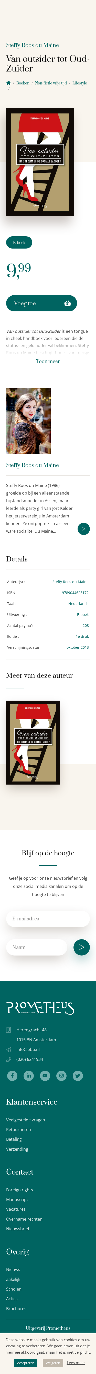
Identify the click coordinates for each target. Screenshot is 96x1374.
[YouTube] (45, 1076)
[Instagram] (61, 1076)
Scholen (14, 1289)
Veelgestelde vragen (25, 1120)
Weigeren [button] (53, 1363)
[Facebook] (12, 1076)
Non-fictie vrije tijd (51, 83)
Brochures (16, 1308)
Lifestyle (79, 83)
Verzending (17, 1149)
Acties (12, 1298)
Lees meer (76, 1362)
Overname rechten (24, 1219)
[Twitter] (78, 1076)
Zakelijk (13, 1279)
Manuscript (17, 1199)
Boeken (22, 83)
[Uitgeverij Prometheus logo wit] (40, 1008)
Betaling (14, 1139)
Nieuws (13, 1269)
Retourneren (18, 1129)
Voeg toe (25, 303)
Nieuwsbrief (17, 1229)
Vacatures (16, 1209)
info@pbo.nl (28, 1049)
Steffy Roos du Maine (32, 45)
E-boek (19, 242)
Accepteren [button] (25, 1363)
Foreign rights (19, 1190)
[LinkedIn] (29, 1076)
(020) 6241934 (29, 1059)
